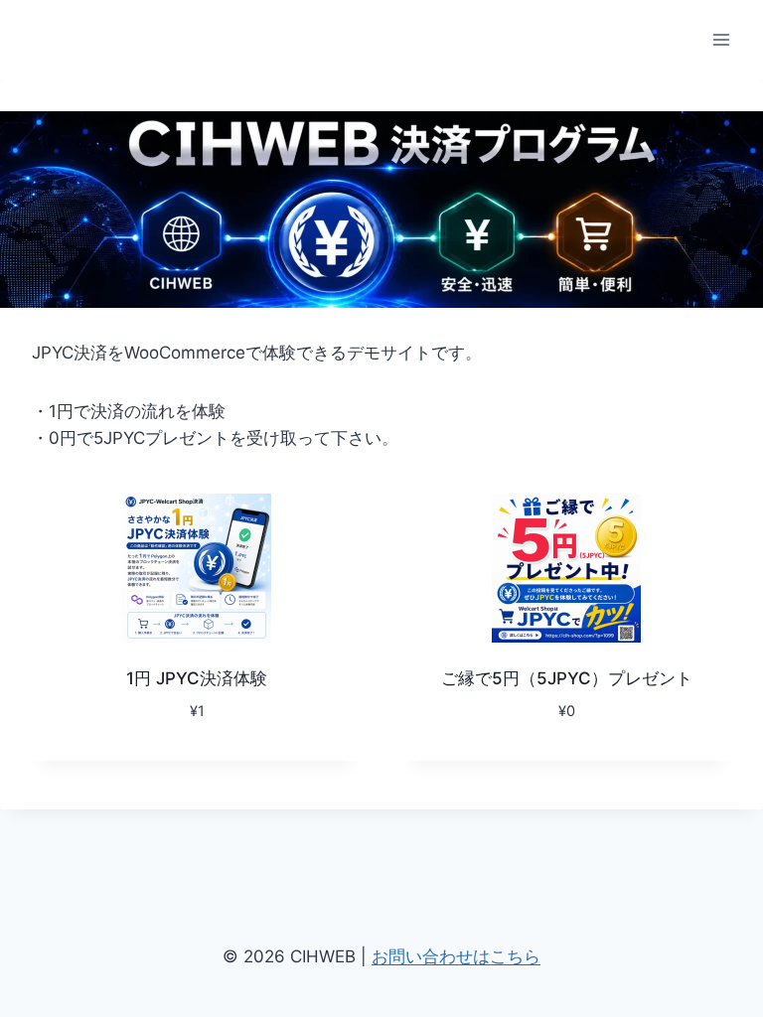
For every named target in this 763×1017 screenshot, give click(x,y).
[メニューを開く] (720, 39)
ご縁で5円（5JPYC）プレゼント (566, 678)
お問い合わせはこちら (456, 956)
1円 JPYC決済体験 (196, 678)
